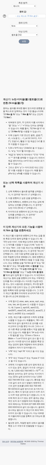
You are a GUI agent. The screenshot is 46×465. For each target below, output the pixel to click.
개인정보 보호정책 (16, 441)
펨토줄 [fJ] (13, 217)
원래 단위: (23, 23)
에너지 (24, 194)
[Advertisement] (23, 71)
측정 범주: (23, 3)
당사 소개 (5, 441)
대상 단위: (23, 31)
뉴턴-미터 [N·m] (15, 208)
